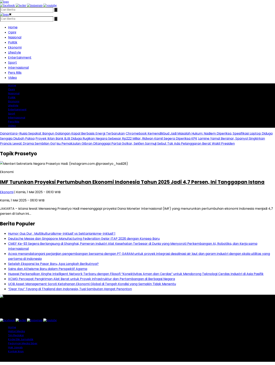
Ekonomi (15, 47)
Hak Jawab (15, 347)
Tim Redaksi (16, 335)
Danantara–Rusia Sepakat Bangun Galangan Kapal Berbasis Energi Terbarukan (62, 133)
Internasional (18, 67)
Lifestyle (14, 52)
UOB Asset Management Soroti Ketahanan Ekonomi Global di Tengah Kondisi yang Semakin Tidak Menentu (92, 284)
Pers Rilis (15, 72)
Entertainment (19, 57)
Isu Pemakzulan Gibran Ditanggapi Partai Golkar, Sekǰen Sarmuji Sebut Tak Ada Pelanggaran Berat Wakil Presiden (145, 143)
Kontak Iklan (16, 351)
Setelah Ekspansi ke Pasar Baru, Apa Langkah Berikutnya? (53, 263)
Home (13, 27)
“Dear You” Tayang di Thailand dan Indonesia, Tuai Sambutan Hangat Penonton (70, 289)
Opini (12, 32)
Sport (12, 62)
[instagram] (34, 5)
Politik (12, 42)
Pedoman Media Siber (22, 343)
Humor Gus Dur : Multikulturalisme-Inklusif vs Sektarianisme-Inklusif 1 (61, 233)
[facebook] (7, 5)
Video (12, 77)
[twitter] (21, 5)
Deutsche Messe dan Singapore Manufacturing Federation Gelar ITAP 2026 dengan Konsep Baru (84, 238)
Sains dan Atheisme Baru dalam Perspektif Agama (47, 268)
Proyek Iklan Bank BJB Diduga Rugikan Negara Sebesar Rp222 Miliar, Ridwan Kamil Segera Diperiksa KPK (116, 138)
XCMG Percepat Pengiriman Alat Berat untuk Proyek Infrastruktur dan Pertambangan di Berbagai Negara (91, 279)
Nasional (14, 37)
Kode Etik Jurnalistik (20, 339)
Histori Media (16, 331)
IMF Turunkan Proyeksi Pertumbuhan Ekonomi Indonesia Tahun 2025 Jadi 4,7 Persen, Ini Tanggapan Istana (132, 182)
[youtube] (50, 5)
